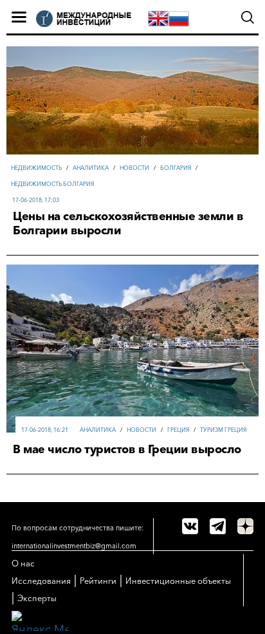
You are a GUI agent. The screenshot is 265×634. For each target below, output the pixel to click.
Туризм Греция (223, 429)
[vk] (190, 526)
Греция (178, 429)
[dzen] (245, 526)
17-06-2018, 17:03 (35, 199)
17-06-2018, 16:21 (44, 429)
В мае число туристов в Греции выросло (127, 449)
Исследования (41, 580)
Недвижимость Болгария (52, 183)
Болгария (175, 167)
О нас (23, 563)
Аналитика (91, 167)
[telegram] (218, 526)
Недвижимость (36, 167)
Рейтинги (98, 580)
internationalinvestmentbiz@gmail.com (74, 545)
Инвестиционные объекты (178, 580)
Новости (134, 167)
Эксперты (37, 598)
